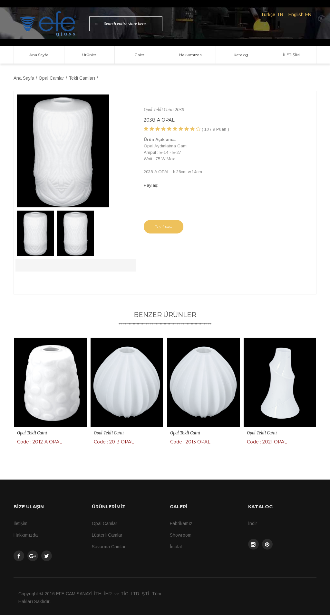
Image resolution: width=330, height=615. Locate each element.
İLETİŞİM (291, 54)
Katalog (241, 54)
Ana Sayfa (38, 54)
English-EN (299, 14)
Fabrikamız (181, 523)
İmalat (176, 546)
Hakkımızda (190, 54)
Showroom (180, 535)
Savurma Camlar (109, 546)
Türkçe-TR (272, 14)
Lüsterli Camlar (107, 535)
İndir (252, 523)
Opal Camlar (51, 78)
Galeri (139, 54)
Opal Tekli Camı (32, 433)
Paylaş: (151, 185)
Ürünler (89, 54)
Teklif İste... (163, 226)
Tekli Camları (82, 78)
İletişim (20, 523)
